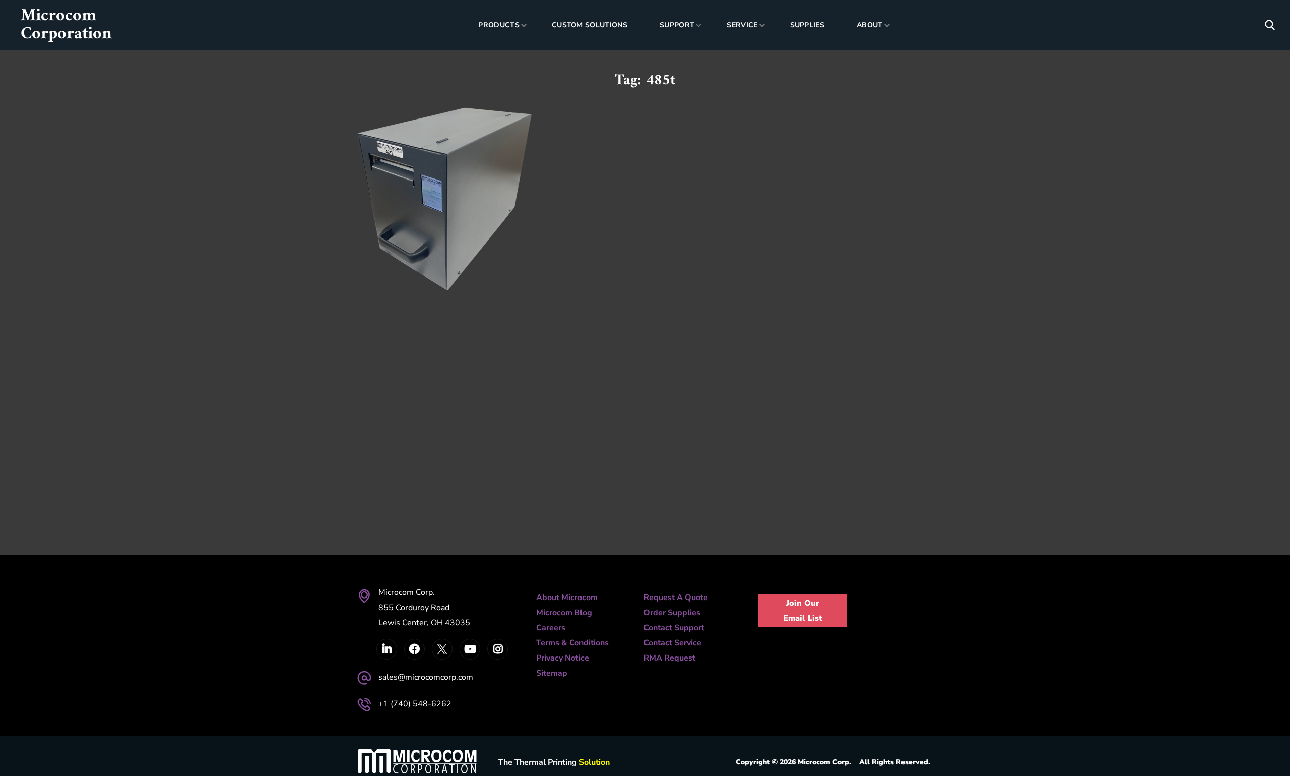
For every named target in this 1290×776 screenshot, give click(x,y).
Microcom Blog (564, 612)
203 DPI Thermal (412, 193)
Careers (550, 627)
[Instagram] (497, 649)
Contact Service (672, 642)
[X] (442, 649)
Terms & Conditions (572, 642)
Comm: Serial (469, 223)
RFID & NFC (454, 254)
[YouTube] (470, 649)
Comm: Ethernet (404, 223)
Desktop (489, 239)
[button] (1270, 25)
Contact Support (673, 627)
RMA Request (669, 658)
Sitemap (551, 673)
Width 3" (448, 269)
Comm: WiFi (443, 239)
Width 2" (406, 269)
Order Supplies (671, 612)
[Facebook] (414, 649)
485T (392, 169)
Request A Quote (675, 597)
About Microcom (567, 597)
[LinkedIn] (386, 649)
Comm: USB (393, 239)
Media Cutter (399, 254)
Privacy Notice (562, 658)
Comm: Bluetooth (450, 208)
